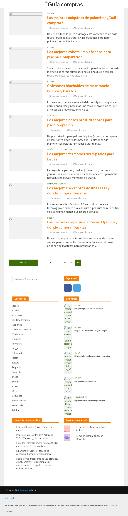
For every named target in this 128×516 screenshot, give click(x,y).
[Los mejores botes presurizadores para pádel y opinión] (25, 125)
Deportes (52, 116)
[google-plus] (86, 288)
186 (64, 262)
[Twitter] (77, 288)
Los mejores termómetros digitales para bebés (80, 156)
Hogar (50, 48)
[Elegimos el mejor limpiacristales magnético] (68, 362)
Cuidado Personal (64, 150)
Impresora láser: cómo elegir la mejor (89, 400)
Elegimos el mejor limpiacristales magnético (92, 356)
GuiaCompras (24, 490)
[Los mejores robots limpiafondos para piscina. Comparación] (25, 57)
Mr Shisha (21, 450)
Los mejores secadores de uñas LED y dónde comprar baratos (78, 190)
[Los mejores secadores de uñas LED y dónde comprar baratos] (25, 193)
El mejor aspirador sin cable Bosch (88, 308)
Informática (80, 397)
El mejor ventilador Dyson (85, 381)
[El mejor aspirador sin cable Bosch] (68, 313)
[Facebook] (68, 288)
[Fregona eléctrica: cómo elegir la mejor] (68, 337)
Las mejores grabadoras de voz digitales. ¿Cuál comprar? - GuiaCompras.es (37, 460)
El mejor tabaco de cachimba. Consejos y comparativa (34, 452)
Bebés (50, 150)
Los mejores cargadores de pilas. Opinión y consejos (34, 466)
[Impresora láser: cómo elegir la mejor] (68, 405)
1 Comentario (55, 130)
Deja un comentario (58, 27)
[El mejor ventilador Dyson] (68, 384)
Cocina (50, 13)
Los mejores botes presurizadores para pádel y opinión (79, 122)
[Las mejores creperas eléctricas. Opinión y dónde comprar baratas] (25, 227)
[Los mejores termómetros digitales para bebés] (25, 159)
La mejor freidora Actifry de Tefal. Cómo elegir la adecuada (34, 436)
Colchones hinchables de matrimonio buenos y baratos (78, 88)
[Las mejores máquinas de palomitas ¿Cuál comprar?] (25, 23)
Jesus (19, 426)
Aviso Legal (9, 498)
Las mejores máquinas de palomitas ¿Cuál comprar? (81, 20)
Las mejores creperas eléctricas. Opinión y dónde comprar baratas (82, 224)
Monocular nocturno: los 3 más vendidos (37, 444)
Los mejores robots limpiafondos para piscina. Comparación (79, 54)
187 (71, 262)
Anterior (24, 262)
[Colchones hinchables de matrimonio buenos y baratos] (25, 91)
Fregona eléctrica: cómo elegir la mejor (90, 331)
